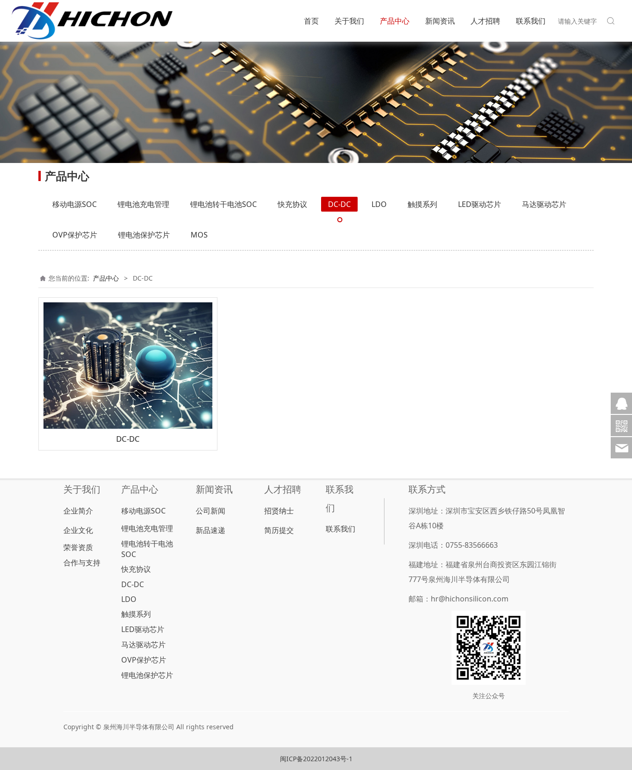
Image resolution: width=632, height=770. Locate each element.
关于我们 (349, 21)
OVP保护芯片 (74, 235)
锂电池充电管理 (143, 204)
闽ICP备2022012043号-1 (316, 758)
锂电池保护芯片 (144, 235)
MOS (199, 235)
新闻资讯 (440, 21)
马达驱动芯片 (544, 204)
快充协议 (292, 204)
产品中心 (394, 21)
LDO (379, 204)
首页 (311, 21)
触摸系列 (422, 204)
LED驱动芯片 (479, 204)
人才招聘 (485, 21)
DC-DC (339, 204)
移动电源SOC (74, 204)
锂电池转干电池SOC (223, 204)
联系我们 (530, 21)
